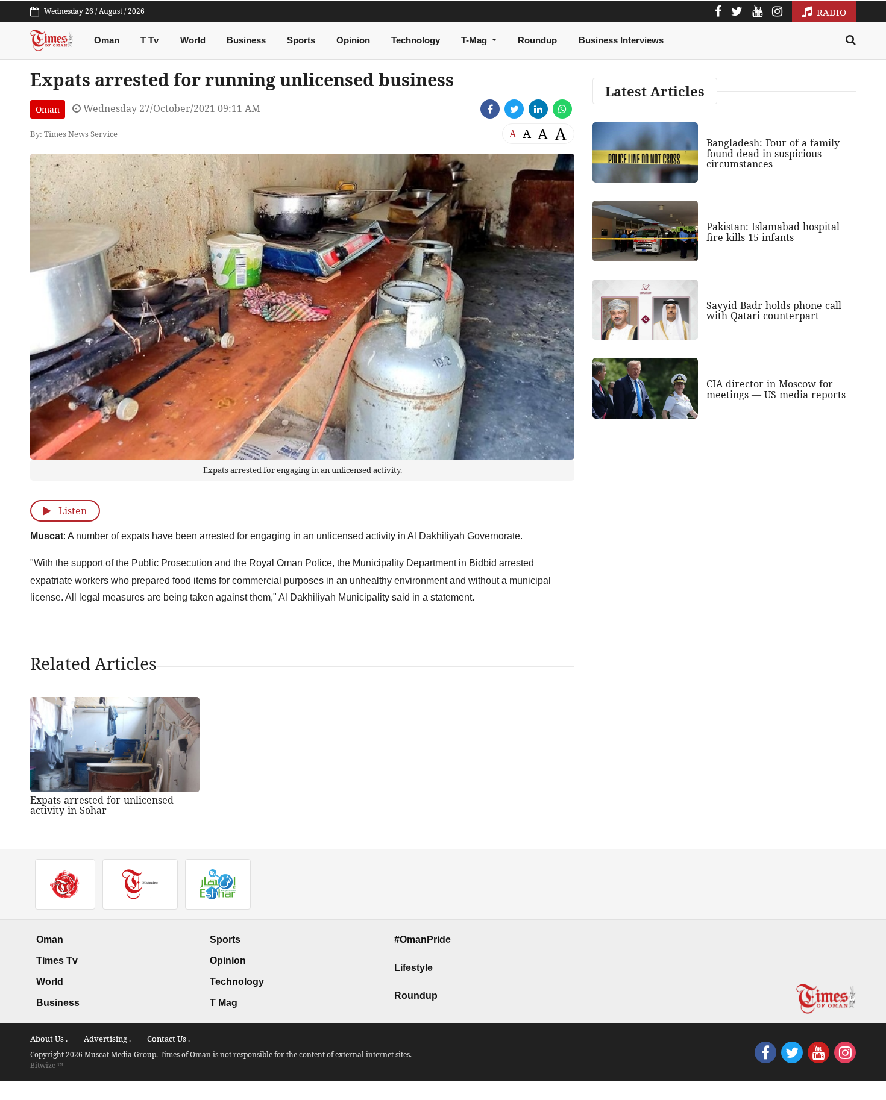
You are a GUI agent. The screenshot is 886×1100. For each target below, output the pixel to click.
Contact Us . (168, 1038)
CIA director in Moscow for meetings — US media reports (776, 389)
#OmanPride (422, 939)
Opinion (353, 40)
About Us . (49, 1038)
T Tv (149, 40)
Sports (301, 40)
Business (246, 40)
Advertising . (107, 1038)
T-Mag (475, 40)
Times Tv (57, 960)
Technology (415, 40)
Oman (106, 40)
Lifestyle (413, 968)
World (193, 40)
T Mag (223, 1003)
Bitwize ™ (46, 1065)
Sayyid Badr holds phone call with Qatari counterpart (773, 311)
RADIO (830, 12)
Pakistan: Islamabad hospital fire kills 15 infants (773, 232)
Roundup (537, 40)
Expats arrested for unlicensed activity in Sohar (102, 805)
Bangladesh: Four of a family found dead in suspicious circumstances (773, 153)
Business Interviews (621, 40)
